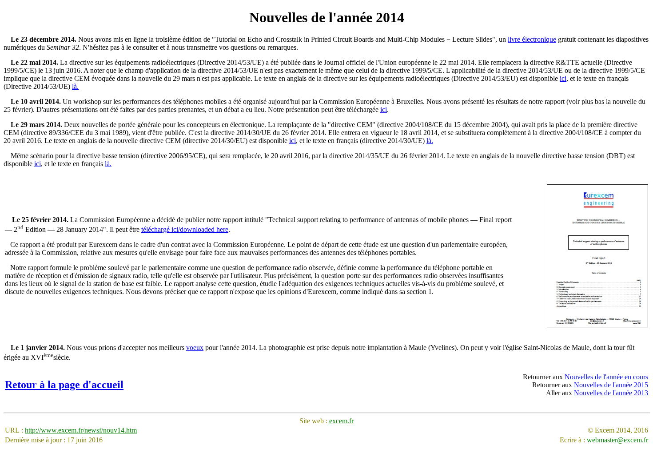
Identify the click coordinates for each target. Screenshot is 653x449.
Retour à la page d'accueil (64, 384)
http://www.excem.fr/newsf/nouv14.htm (81, 430)
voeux (194, 347)
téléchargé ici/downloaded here (184, 229)
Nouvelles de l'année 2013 (611, 393)
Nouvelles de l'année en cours (606, 377)
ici (563, 78)
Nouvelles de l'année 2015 (611, 385)
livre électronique (532, 39)
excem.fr (341, 421)
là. (75, 86)
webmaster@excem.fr (617, 440)
